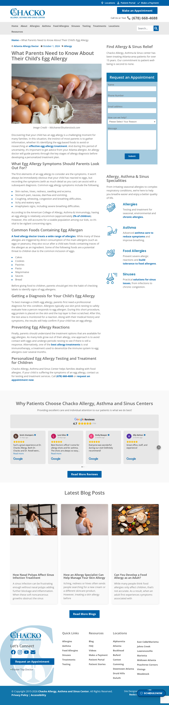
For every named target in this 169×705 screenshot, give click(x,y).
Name (111, 84)
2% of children (81, 216)
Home (15, 25)
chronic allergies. (133, 217)
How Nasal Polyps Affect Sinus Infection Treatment (33, 576)
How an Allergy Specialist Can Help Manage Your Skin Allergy (84, 576)
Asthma (46, 25)
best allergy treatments (65, 344)
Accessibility (38, 695)
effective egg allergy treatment (48, 146)
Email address (115, 106)
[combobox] (145, 28)
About (24, 25)
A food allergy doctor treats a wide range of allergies (44, 236)
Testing (86, 25)
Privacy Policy (20, 695)
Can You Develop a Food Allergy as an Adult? (130, 576)
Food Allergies (61, 25)
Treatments (99, 25)
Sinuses (75, 25)
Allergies (35, 25)
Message (112, 128)
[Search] (156, 28)
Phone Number (116, 95)
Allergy (68, 46)
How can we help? (117, 117)
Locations (114, 25)
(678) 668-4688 (64, 376)
